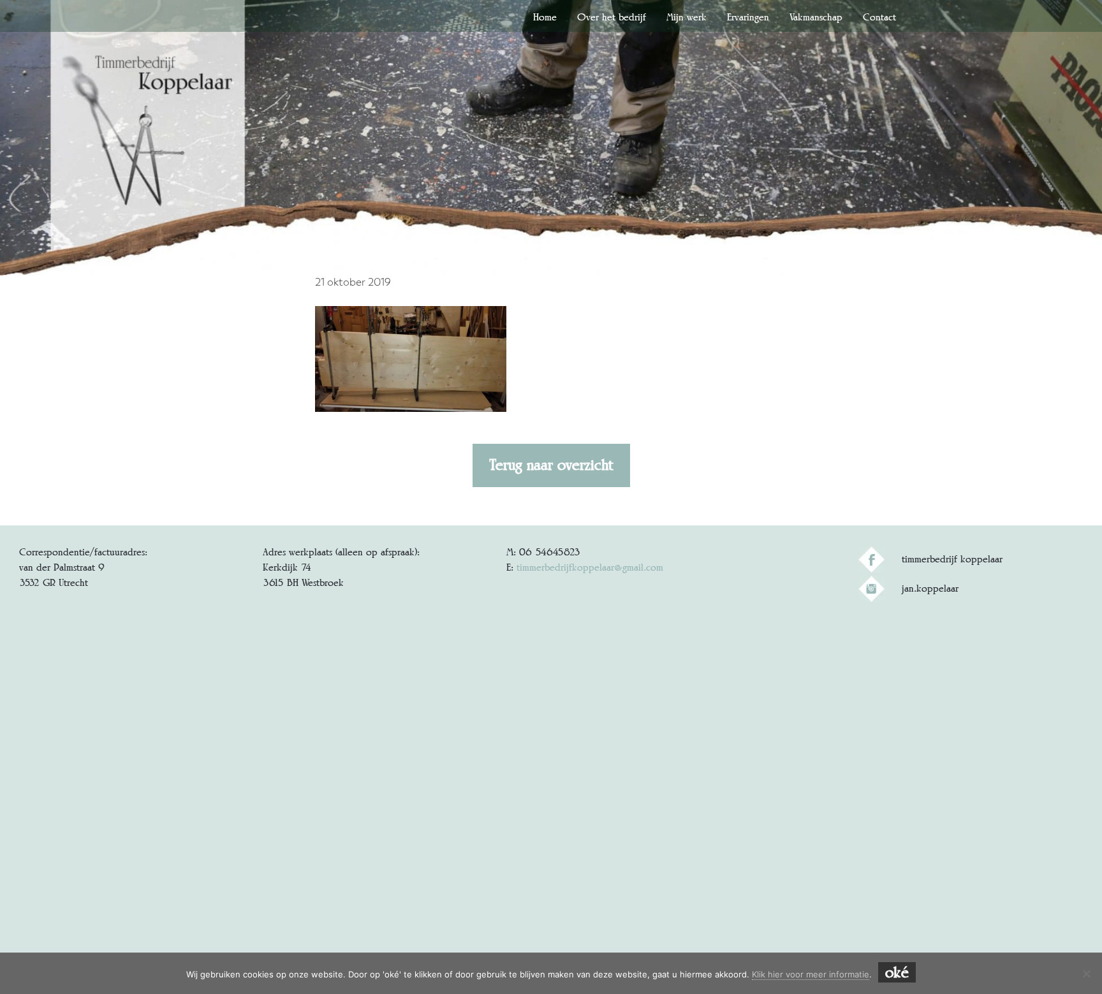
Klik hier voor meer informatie (810, 974)
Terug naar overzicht (551, 465)
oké (897, 972)
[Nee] (1086, 973)
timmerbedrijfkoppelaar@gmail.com (590, 567)
